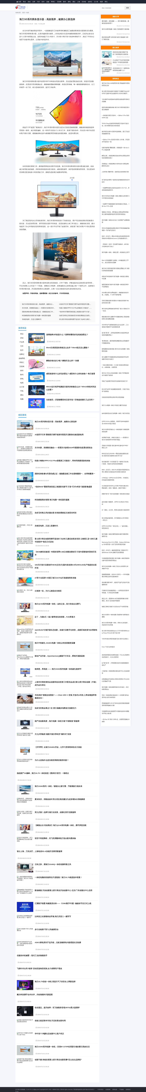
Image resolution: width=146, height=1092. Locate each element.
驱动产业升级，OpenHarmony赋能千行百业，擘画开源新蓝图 (60, 656)
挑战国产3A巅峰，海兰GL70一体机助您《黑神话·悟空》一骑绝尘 (43, 773)
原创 (29, 1)
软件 (43, 1)
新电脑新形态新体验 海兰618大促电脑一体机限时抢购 (116, 350)
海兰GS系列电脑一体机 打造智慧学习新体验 (115, 29)
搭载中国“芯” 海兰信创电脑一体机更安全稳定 (116, 494)
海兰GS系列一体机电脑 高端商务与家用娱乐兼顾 (115, 616)
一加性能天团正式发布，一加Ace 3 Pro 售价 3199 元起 (115, 116)
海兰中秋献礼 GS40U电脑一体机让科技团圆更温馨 (55, 643)
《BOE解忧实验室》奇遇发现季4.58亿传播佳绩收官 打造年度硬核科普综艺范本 (65, 553)
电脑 (21, 399)
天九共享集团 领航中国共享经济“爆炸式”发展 (53, 734)
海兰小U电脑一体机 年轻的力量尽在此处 (114, 405)
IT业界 (22, 342)
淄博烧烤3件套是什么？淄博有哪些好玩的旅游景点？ (67, 335)
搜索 (127, 8)
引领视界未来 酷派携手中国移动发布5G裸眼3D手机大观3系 (115, 712)
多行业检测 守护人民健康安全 (46, 929)
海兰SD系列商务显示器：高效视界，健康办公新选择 (38, 304)
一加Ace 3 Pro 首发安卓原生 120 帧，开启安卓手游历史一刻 (116, 141)
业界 (33, 1)
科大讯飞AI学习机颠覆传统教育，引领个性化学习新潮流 (116, 390)
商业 (24, 1)
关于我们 (17, 1089)
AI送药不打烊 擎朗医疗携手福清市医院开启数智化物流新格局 (75, 304)
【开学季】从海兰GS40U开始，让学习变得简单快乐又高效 (58, 747)
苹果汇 (53, 1)
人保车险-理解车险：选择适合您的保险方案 (115, 172)
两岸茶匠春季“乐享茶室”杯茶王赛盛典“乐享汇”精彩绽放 (115, 38)
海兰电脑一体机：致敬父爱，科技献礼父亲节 (116, 252)
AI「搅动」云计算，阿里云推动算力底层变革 (116, 510)
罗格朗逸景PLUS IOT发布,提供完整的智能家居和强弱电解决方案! (115, 704)
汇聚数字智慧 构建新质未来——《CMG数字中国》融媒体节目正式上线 (63, 903)
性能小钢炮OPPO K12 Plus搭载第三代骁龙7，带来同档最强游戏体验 (75, 308)
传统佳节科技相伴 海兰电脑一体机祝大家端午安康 (115, 277)
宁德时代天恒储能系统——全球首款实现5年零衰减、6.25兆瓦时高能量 (115, 591)
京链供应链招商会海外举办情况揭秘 (113, 397)
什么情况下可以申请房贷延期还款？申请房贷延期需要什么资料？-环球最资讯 (121, 61)
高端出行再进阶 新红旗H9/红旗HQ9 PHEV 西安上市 (115, 447)
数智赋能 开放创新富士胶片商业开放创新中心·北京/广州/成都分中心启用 (63, 890)
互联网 (59, 1)
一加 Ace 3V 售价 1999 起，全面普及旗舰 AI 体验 (115, 720)
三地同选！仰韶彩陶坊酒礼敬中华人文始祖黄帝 (116, 672)
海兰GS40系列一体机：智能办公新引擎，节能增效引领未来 (58, 786)
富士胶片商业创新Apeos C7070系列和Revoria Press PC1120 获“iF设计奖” (115, 632)
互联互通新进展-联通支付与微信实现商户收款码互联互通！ (115, 302)
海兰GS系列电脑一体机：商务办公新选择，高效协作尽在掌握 (115, 624)
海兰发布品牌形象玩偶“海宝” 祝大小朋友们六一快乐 (116, 310)
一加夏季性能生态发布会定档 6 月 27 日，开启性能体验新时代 (115, 189)
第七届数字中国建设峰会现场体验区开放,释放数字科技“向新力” (115, 358)
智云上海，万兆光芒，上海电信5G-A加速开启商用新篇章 (39, 851)
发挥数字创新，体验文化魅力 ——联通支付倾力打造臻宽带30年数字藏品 (115, 438)
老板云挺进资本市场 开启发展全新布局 (50, 1021)
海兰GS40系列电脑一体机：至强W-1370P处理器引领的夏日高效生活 (62, 1047)
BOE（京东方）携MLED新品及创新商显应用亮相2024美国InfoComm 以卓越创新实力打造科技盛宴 (115, 237)
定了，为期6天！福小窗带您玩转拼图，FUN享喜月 (55, 617)
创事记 (21, 354)
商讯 (106, 1)
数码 (64, 1)
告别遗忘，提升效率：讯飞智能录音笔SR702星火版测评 (57, 1008)
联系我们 (128, 1089)
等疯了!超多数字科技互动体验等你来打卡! (115, 381)
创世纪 (90, 1)
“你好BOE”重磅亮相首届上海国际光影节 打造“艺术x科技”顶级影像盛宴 (75, 312)
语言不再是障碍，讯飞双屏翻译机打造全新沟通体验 (55, 838)
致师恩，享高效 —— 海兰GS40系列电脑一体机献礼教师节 (58, 669)
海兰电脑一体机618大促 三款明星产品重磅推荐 (116, 221)
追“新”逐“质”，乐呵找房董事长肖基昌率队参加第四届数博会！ (115, 334)
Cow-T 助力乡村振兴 (108, 647)
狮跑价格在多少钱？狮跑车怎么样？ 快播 (62, 361)
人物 (78, 1)
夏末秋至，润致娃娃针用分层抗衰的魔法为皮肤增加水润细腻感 (60, 799)
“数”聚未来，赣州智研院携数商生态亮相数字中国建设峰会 (115, 342)
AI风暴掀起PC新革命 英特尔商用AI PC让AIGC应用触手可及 (115, 680)
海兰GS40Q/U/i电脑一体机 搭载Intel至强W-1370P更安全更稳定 (116, 197)
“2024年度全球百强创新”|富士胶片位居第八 (115, 639)
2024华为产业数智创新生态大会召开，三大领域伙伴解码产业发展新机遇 (115, 326)
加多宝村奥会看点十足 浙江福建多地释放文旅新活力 (55, 708)
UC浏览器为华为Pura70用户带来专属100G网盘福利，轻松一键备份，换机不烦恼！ (115, 487)
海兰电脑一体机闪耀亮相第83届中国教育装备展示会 (115, 535)
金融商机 (22, 358)
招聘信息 (114, 1089)
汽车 (38, 1)
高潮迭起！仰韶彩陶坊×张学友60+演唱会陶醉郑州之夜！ (115, 165)
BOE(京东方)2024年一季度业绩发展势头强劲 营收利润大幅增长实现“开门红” (115, 455)
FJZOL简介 (101, 1089)
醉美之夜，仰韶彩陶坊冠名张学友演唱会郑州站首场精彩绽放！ (116, 157)
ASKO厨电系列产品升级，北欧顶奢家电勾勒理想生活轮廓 (58, 942)
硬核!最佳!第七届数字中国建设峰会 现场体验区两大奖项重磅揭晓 (115, 318)
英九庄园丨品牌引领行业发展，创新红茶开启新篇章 (55, 812)
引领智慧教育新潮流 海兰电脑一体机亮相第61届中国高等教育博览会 (115, 559)
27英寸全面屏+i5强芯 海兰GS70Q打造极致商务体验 (55, 578)
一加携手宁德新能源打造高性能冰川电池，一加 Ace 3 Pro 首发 (116, 205)
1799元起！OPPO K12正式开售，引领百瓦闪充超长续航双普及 (115, 479)
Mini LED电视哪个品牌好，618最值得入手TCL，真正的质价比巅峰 (115, 261)
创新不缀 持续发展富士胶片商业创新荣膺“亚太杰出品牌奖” (58, 1060)
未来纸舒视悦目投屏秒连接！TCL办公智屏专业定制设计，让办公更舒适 (116, 656)
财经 (21, 370)
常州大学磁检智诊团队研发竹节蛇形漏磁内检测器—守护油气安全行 (116, 229)
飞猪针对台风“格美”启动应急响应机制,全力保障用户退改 (39, 969)
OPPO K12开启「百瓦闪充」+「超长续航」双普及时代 (115, 527)
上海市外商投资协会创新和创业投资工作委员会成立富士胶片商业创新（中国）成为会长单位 (66, 683)
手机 (21, 391)
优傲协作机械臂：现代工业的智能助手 (32, 956)
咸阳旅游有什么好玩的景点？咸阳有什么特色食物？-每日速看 (70, 374)
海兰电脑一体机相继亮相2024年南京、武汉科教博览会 (115, 688)
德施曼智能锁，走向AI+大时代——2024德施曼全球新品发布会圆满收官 (115, 575)
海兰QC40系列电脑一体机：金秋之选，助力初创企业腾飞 (58, 604)
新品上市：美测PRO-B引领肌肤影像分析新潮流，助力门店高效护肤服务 (115, 600)
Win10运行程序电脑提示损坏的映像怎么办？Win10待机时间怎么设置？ (71, 388)
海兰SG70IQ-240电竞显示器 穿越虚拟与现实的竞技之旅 (116, 84)
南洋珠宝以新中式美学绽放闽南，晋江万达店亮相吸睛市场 (116, 132)
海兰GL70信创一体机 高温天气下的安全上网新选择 (55, 982)
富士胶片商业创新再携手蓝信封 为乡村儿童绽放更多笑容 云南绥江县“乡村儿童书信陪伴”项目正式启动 (75, 319)
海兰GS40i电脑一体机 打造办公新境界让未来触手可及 (115, 567)
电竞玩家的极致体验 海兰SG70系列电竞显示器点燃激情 (115, 108)
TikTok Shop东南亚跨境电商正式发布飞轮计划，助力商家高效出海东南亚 (115, 124)
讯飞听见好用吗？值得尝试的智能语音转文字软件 (116, 181)
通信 (74, 1)
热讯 (27, 12)
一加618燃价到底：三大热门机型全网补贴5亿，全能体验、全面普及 (115, 366)
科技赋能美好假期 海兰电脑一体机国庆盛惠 (36, 315)
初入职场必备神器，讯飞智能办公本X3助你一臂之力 (115, 519)
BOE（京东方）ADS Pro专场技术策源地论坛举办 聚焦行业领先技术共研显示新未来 (116, 471)
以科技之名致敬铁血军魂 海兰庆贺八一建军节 (53, 916)
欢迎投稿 (108, 1089)
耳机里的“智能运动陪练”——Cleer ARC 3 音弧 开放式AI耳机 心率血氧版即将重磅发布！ (66, 696)
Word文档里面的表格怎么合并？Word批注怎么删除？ (67, 348)
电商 (101, 1)
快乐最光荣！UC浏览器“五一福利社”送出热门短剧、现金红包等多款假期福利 (115, 463)
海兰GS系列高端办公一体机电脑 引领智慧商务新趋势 (115, 430)
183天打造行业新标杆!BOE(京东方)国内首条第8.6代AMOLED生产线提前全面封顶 (66, 566)
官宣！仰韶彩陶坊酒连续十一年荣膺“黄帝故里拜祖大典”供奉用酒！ (115, 696)
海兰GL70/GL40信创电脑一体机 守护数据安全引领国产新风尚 (115, 374)
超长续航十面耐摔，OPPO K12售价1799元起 (115, 503)
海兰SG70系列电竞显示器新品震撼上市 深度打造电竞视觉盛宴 (115, 269)
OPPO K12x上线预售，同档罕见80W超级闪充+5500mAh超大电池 (115, 422)
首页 (19, 1)
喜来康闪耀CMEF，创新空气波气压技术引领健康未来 (115, 583)
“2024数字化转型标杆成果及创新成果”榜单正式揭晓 (116, 100)
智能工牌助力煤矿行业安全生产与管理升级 (115, 606)
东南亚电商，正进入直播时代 (31, 319)
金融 (47, 1)
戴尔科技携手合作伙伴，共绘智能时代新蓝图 (35, 995)
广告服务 (121, 1089)
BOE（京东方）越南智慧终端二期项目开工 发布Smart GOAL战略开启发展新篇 (115, 551)
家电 (69, 1)
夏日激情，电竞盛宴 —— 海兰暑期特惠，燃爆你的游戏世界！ (115, 22)
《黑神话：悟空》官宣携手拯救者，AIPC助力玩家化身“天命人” (115, 245)
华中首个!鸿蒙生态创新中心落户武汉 (49, 1034)
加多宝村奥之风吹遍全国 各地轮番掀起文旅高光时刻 (75, 315)
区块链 (84, 1)
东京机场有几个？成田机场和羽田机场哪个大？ (121, 69)
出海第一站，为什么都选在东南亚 (48, 591)
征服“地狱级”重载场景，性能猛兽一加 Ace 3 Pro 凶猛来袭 (115, 149)
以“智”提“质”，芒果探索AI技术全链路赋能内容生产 (115, 664)
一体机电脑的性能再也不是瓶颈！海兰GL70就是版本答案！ (58, 877)
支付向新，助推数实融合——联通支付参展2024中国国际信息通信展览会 (38, 308)
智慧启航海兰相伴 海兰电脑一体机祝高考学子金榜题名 (115, 285)
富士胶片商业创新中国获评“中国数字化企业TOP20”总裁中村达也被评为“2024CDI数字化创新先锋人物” (116, 92)
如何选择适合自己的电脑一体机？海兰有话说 (116, 413)
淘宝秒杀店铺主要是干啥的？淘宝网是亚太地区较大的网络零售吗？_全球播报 (121, 53)
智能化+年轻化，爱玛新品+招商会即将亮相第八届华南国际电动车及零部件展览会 (115, 213)
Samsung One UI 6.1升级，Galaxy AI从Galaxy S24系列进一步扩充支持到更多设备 (116, 543)
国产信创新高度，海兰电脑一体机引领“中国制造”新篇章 (57, 721)
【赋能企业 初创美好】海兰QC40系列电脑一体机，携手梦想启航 (60, 825)
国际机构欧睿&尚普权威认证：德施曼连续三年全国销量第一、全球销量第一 (38, 312)
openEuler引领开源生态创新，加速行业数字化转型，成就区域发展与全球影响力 (66, 631)
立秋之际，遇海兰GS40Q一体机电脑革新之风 (53, 864)
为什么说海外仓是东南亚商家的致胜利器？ (52, 760)
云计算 (96, 1)
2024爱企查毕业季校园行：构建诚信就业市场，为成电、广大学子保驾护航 (115, 294)
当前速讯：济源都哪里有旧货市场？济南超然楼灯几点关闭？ (70, 400)
